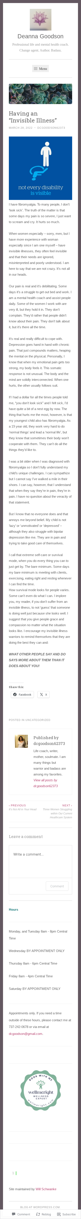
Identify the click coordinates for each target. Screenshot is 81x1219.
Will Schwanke (46, 1189)
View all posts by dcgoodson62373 (45, 783)
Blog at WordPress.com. (40, 1207)
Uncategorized (38, 720)
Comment (57, 886)
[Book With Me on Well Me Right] (41, 1110)
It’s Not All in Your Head (23, 807)
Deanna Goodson (40, 36)
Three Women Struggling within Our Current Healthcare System (57, 811)
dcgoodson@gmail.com (25, 1034)
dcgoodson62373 (51, 127)
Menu (42, 68)
